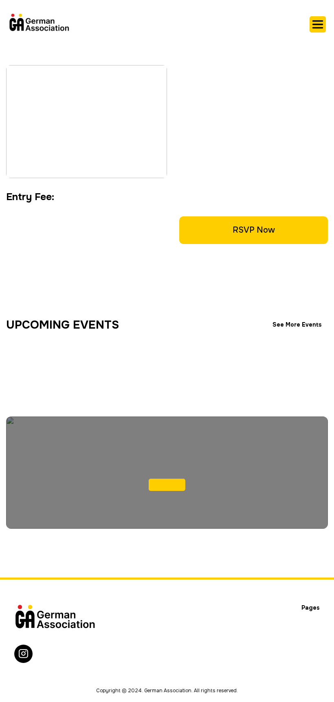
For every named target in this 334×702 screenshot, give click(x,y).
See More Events (297, 324)
